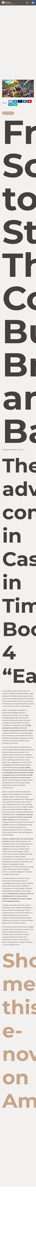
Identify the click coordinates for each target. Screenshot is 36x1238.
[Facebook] (33, 2)
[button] (27, 3)
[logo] (8, 3)
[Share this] (15, 101)
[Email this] (10, 101)
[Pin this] (29, 101)
